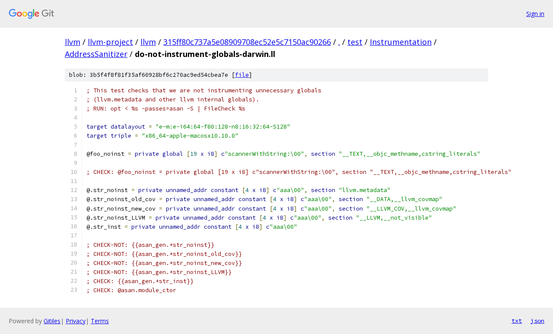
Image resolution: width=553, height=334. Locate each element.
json (537, 321)
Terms (100, 321)
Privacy (76, 321)
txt (517, 321)
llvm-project (110, 42)
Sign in (535, 13)
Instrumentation (401, 42)
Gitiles (52, 321)
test (354, 42)
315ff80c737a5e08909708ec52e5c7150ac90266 (247, 42)
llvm (72, 42)
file (242, 75)
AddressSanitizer (96, 54)
